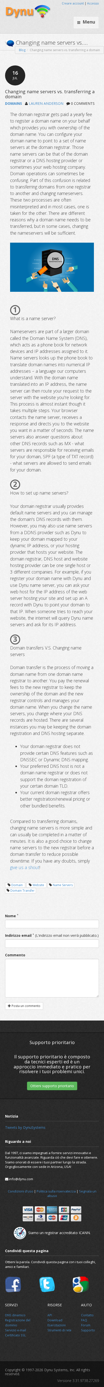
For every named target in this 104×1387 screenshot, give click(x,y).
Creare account (73, 3)
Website (38, 885)
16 (15, 74)
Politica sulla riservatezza (56, 1191)
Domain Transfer (22, 890)
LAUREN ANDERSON (46, 103)
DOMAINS (13, 103)
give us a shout (24, 867)
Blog (22, 50)
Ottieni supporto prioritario (52, 1085)
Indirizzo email (18, 935)
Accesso (93, 3)
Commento (15, 955)
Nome (10, 915)
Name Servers (63, 885)
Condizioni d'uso (20, 1191)
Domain (17, 885)
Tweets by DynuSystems (25, 1127)
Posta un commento (25, 1006)
